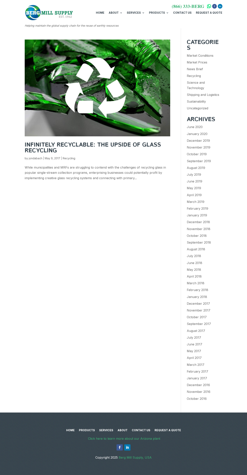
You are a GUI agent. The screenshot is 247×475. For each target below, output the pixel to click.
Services (134, 12)
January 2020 (197, 134)
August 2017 (196, 331)
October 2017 (197, 317)
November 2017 (198, 310)
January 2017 (197, 378)
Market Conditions (200, 55)
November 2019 (198, 147)
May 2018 (194, 270)
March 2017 (195, 365)
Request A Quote (209, 12)
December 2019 (198, 141)
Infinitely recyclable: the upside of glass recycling (93, 148)
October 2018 (197, 236)
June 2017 (194, 344)
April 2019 (194, 195)
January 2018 (197, 297)
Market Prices (197, 62)
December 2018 (198, 222)
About (114, 12)
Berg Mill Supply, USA (135, 457)
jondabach (35, 158)
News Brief (195, 69)
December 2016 (198, 385)
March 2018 (195, 283)
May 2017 (194, 351)
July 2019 (194, 174)
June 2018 (194, 263)
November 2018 (198, 229)
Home (100, 12)
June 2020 (195, 127)
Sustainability (196, 101)
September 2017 (199, 324)
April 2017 (194, 358)
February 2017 (197, 371)
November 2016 (198, 392)
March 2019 (195, 202)
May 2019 (194, 188)
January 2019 (197, 215)
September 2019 (199, 161)
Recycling (69, 158)
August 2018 (196, 249)
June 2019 (194, 181)
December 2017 (198, 303)
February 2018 (197, 290)
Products (157, 12)
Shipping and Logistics (203, 95)
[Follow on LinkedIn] (127, 447)
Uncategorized (197, 108)
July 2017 (194, 337)
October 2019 (197, 154)
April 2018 (194, 276)
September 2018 (199, 242)
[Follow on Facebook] (120, 447)
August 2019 (196, 168)
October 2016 (197, 399)
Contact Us (182, 12)
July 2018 (194, 256)
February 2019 (197, 208)
